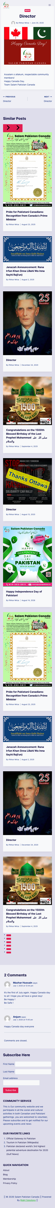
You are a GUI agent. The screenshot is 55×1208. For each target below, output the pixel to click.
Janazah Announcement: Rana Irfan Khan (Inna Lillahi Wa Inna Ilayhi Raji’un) (25, 271)
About (6, 1170)
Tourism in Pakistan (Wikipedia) (22, 1142)
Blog (5, 1174)
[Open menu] (49, 5)
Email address (10, 1078)
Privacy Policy (10, 1183)
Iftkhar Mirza (24, 23)
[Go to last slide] (8, 128)
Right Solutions (28, 1200)
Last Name (8, 1071)
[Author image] (13, 23)
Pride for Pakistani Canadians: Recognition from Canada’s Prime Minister (26, 215)
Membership (9, 1179)
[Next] (18, 128)
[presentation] (27, 169)
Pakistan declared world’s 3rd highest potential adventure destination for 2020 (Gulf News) (27, 1150)
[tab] (8, 935)
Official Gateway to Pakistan (21, 1138)
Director (9, 99)
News (27, 10)
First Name (8, 1064)
